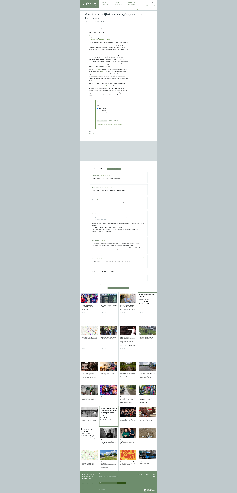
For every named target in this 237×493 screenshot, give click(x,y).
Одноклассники (138, 476)
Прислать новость (87, 478)
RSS (154, 476)
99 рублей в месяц (103, 108)
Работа (117, 2)
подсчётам (104, 71)
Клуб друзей (131, 4)
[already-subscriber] (113, 120)
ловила (98, 69)
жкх (90, 133)
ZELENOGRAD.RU (99, 21)
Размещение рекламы (88, 474)
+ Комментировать (113, 168)
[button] (102, 120)
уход (107, 85)
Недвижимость (132, 2)
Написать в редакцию (88, 480)
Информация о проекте (88, 483)
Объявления (118, 4)
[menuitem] (105, 2)
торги (92, 133)
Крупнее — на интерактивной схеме (100, 39)
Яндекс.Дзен (147, 476)
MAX (154, 474)
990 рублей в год (102, 112)
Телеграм (140, 474)
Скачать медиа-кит (87, 476)
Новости (104, 2)
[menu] (118, 3)
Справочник (105, 4)
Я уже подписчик (113, 120)
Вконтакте (147, 474)
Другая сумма (102, 110)
